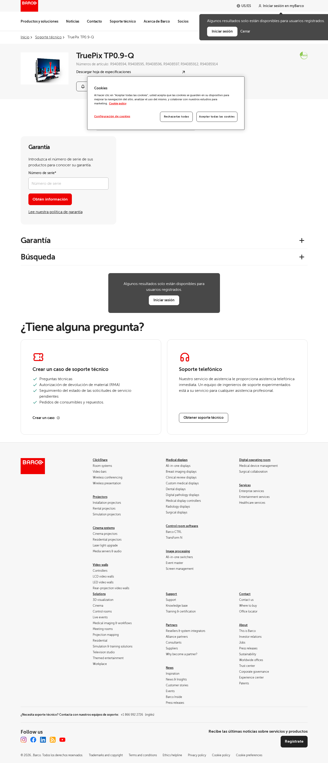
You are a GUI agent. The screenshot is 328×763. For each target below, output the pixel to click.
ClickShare (100, 460)
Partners (171, 625)
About (243, 625)
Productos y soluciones (39, 21)
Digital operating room (254, 460)
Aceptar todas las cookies (217, 116)
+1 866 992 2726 (137, 714)
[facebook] (33, 740)
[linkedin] (43, 740)
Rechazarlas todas (176, 116)
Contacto (94, 21)
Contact (245, 594)
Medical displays (176, 460)
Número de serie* (42, 173)
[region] (166, 103)
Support (171, 594)
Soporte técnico (123, 21)
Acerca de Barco (157, 21)
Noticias (72, 21)
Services (245, 485)
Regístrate (294, 741)
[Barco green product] (293, 55)
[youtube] (62, 740)
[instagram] (23, 740)
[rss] (53, 740)
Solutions (99, 594)
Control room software (182, 526)
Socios (183, 21)
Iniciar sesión (164, 300)
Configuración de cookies (112, 116)
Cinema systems (104, 528)
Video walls (100, 565)
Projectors (100, 497)
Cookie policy (117, 103)
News (169, 668)
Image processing (178, 551)
